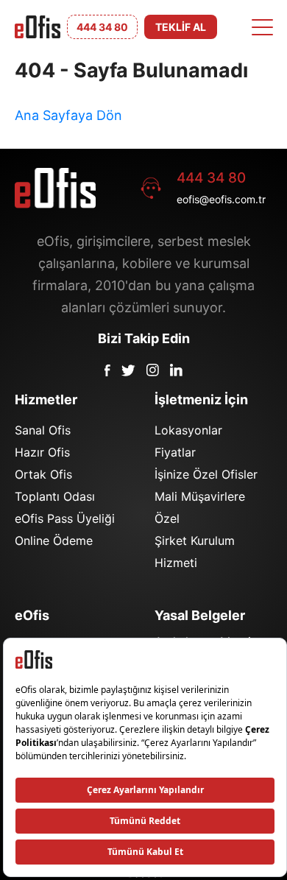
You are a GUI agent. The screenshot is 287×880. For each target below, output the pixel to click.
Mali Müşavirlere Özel (200, 507)
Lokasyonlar (188, 430)
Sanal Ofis (43, 430)
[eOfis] (37, 26)
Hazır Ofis (42, 452)
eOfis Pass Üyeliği (65, 518)
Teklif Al (180, 27)
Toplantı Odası (55, 496)
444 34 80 (211, 177)
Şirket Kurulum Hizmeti (195, 551)
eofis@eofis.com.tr (221, 199)
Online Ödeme (54, 540)
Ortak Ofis (43, 474)
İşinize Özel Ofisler (206, 474)
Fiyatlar (175, 452)
